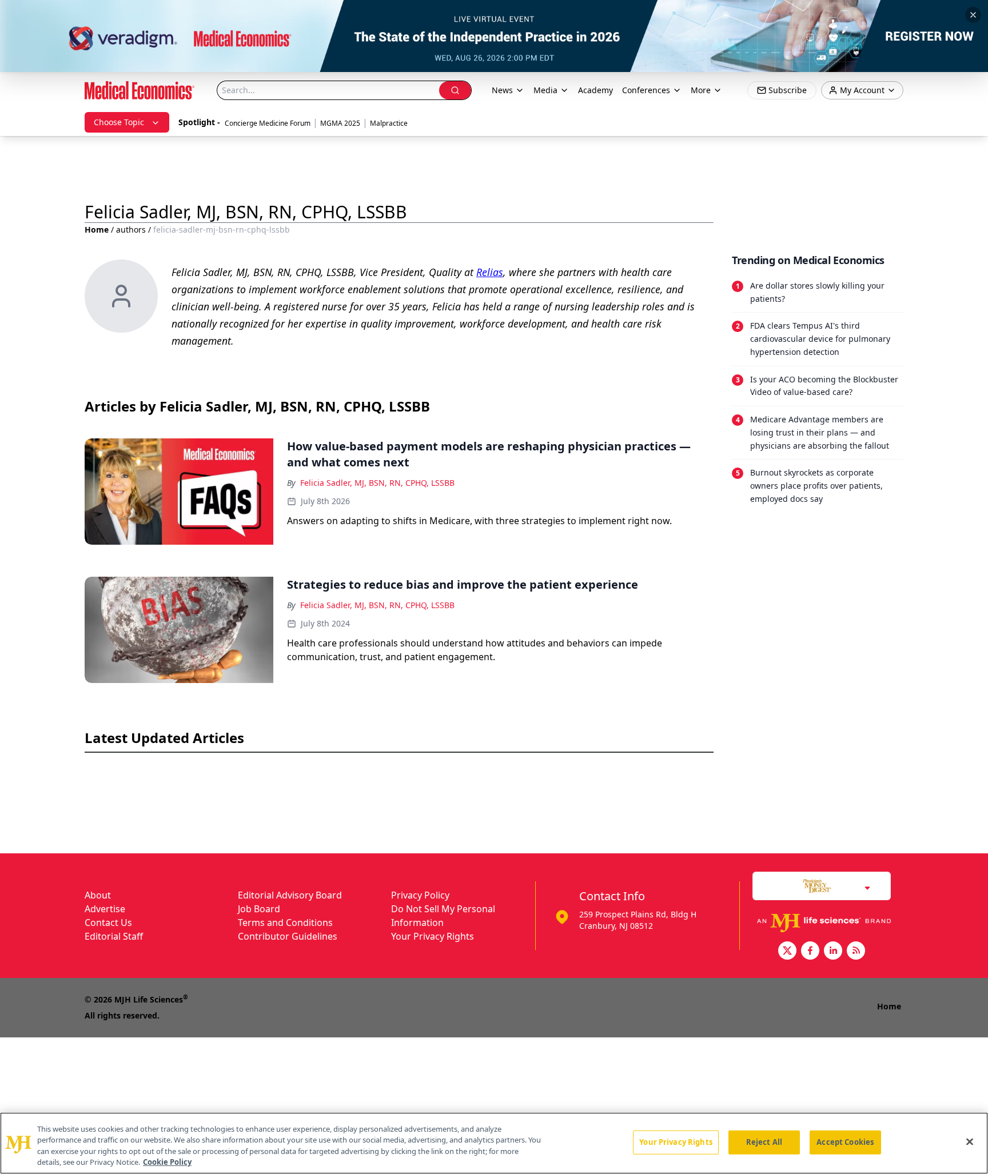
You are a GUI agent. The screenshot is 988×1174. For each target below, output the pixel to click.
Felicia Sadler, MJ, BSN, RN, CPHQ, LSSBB (377, 482)
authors (131, 229)
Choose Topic (119, 122)
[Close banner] (973, 15)
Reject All (764, 1142)
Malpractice (389, 123)
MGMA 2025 (340, 123)
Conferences (646, 90)
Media (545, 90)
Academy (595, 90)
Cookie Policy (167, 1162)
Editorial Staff (114, 936)
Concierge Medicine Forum (267, 123)
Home (97, 229)
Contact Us (108, 922)
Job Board (259, 909)
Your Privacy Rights (432, 936)
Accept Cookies (845, 1142)
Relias (489, 272)
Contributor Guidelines (287, 936)
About (98, 895)
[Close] (969, 1141)
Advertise (105, 909)
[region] (494, 1143)
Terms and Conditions (285, 922)
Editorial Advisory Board (290, 895)
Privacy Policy (420, 895)
